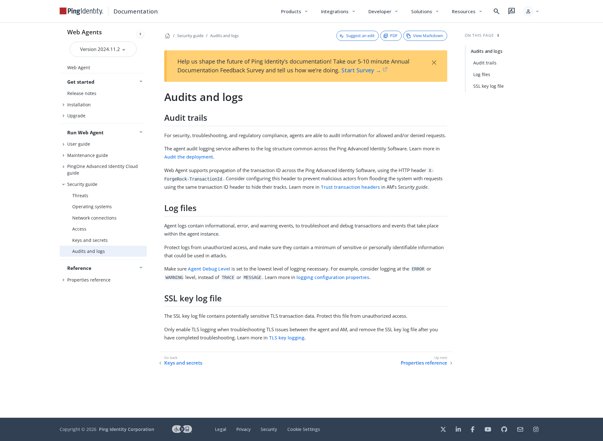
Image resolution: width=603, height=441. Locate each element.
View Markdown (428, 35)
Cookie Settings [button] (303, 429)
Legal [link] (220, 429)
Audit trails (485, 63)
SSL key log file (488, 86)
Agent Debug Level (209, 268)
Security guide (82, 184)
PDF (394, 35)
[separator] (147, 220)
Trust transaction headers (350, 187)
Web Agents (84, 32)
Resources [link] (467, 11)
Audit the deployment (188, 157)
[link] (81, 11)
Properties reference (89, 280)
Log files (481, 74)
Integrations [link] (338, 11)
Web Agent (78, 67)
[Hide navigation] (140, 34)
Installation (79, 105)
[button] (531, 11)
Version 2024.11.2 (100, 49)
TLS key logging (286, 337)
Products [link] (294, 11)
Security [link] (269, 429)
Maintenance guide (87, 155)
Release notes (81, 93)
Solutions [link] (425, 11)
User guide (78, 144)
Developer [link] (383, 11)
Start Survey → (361, 70)
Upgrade (76, 116)
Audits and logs (88, 251)
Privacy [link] (243, 429)
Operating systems (92, 206)
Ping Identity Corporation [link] (126, 429)
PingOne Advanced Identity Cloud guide (102, 169)
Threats (80, 195)
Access (79, 229)
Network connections (94, 218)
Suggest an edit (360, 35)
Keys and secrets (90, 240)
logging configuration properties (332, 277)
